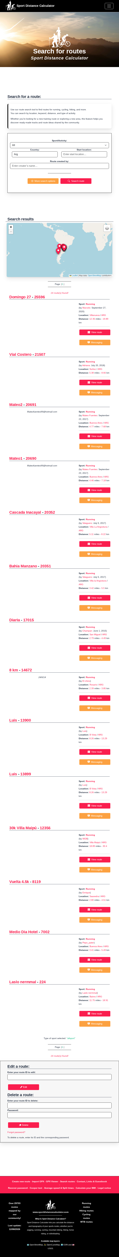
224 (42, 982)
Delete (24, 1125)
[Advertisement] (59, 82)
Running (90, 304)
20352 (49, 512)
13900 (25, 720)
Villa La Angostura (98, 527)
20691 (31, 404)
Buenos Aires (96, 423)
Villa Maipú (95, 842)
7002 (45, 932)
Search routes (67, 1181)
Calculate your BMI (86, 1188)
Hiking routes (86, 1210)
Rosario (93, 684)
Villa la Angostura (98, 580)
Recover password (18, 1188)
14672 (26, 670)
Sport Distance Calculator (35, 5)
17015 (28, 620)
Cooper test (36, 1188)
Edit (24, 1087)
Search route (77, 181)
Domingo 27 (20, 297)
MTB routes (86, 1222)
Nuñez (93, 369)
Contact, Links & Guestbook (92, 1181)
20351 (45, 566)
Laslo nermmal (22, 982)
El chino (86, 681)
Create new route (21, 1181)
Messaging (96, 342)
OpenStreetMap (94, 276)
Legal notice (104, 1188)
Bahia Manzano (23, 566)
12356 (45, 828)
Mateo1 (15, 458)
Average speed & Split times (59, 1188)
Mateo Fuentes (89, 415)
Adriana (86, 365)
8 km (13, 670)
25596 (39, 297)
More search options (44, 181)
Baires (93, 996)
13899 (25, 774)
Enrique (86, 892)
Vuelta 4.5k (19, 881)
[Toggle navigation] (109, 6)
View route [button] (96, 332)
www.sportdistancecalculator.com (50, 1212)
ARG (103, 315)
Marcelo (86, 307)
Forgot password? (16, 1132)
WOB (85, 838)
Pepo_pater (88, 942)
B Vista (93, 734)
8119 (36, 881)
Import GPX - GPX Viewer (45, 1181)
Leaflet (74, 276)
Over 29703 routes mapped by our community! (14, 1210)
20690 (31, 458)
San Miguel (95, 634)
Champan (87, 631)
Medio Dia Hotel (23, 932)
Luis (13, 720)
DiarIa (14, 620)
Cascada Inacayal (25, 512)
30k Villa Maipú (23, 828)
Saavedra (94, 896)
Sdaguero (87, 523)
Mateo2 (15, 404)
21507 (40, 354)
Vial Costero (20, 354)
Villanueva (95, 315)
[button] (59, 247)
